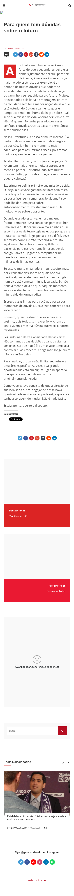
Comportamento (16, 48)
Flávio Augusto (18, 827)
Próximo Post (57, 585)
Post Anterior (17, 510)
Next (68, 763)
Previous (63, 763)
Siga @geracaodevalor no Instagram (37, 852)
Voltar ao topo (36, 880)
